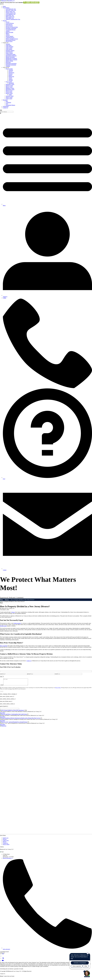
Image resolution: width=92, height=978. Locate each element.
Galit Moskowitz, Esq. (11, 9)
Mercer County (9, 87)
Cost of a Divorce (10, 23)
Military (7, 33)
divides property (17, 623)
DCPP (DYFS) (9, 51)
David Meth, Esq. (10, 18)
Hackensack (11, 72)
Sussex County (9, 97)
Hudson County (9, 85)
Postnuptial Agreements (11, 63)
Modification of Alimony (11, 58)
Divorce (5, 20)
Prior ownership (3, 645)
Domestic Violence (10, 50)
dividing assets (3, 625)
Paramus (11, 74)
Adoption (8, 44)
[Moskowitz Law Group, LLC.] (7, 0)
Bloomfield (11, 83)
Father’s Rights (9, 53)
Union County (9, 98)
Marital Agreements (10, 57)
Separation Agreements (11, 28)
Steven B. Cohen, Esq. (11, 10)
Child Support (9, 49)
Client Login (6, 840)
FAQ (7, 103)
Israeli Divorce (9, 24)
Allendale (11, 70)
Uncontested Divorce (10, 29)
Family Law (5, 837)
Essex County (9, 81)
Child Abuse (8, 45)
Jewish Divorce (9, 25)
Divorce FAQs (9, 41)
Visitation (8, 66)
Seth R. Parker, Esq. (10, 11)
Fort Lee (11, 71)
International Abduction (11, 55)
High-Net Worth (9, 32)
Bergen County (9, 68)
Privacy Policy (58, 687)
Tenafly (10, 77)
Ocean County (9, 92)
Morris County (9, 90)
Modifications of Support (11, 59)
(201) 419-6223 (32, 2)
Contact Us (5, 107)
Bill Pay (5, 841)
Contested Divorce (10, 37)
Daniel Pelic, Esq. (10, 15)
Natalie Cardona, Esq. (11, 12)
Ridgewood (11, 76)
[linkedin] (3, 958)
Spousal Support (9, 36)
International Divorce (10, 40)
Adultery (8, 31)
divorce (13, 612)
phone (28, 674)
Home (4, 6)
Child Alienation (9, 46)
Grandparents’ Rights (10, 54)
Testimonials (6, 106)
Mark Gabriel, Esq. (10, 16)
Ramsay (10, 75)
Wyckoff (11, 80)
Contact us (28, 660)
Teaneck (10, 79)
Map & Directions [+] (8, 858)
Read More (2, 712)
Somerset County (10, 96)
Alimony (8, 35)
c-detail (1, 685)
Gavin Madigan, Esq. (10, 14)
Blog (7, 101)
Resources (5, 100)
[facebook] (3, 954)
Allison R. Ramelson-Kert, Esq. (13, 19)
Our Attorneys (6, 7)
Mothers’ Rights (9, 61)
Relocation (8, 62)
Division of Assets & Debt (12, 27)
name (1, 674)
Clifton (10, 94)
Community (8, 102)
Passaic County (9, 93)
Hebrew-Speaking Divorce (12, 38)
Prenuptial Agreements (11, 64)
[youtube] (3, 960)
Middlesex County (10, 88)
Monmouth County (10, 89)
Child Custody (9, 48)
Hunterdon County (10, 84)
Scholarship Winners (10, 105)
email (56, 674)
